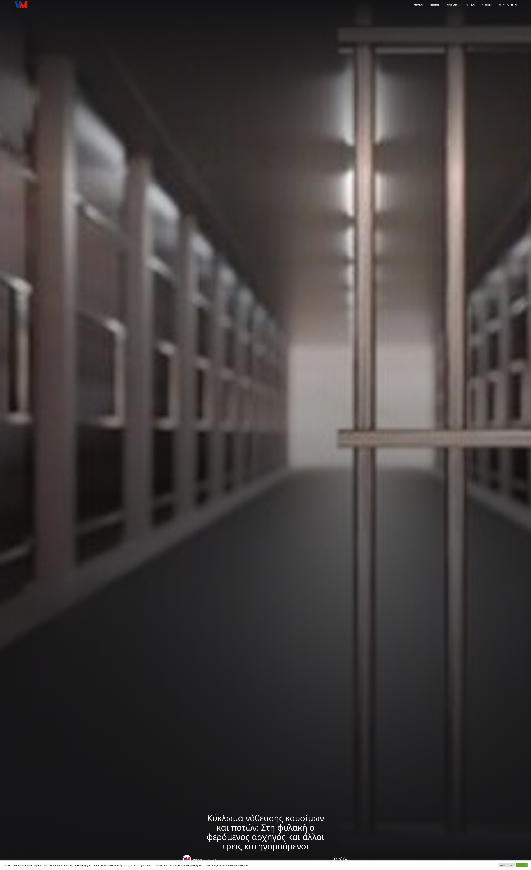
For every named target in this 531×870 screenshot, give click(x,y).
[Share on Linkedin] (345, 859)
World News (487, 5)
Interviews (418, 5)
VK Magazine (197, 859)
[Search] (516, 5)
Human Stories (453, 5)
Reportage (434, 5)
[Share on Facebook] (334, 859)
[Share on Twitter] (340, 859)
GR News (470, 5)
